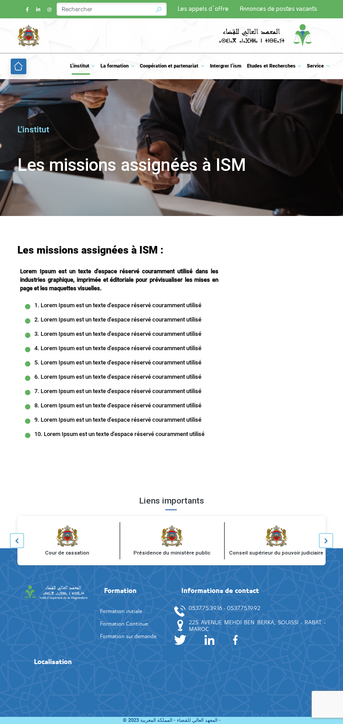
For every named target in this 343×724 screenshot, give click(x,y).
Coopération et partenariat (169, 66)
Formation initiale (121, 612)
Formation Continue (124, 624)
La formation (114, 66)
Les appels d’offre (203, 9)
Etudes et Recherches (271, 66)
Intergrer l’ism (225, 66)
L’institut (79, 66)
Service (315, 66)
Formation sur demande (128, 637)
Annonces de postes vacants (278, 9)
